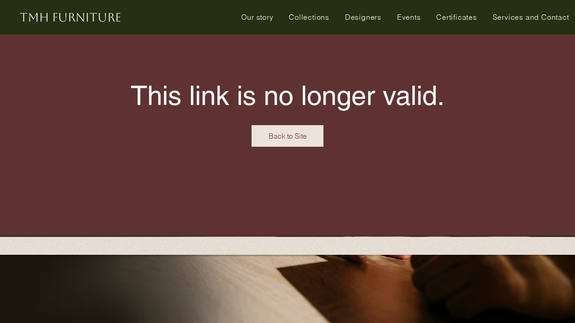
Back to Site (288, 135)
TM (70, 17)
